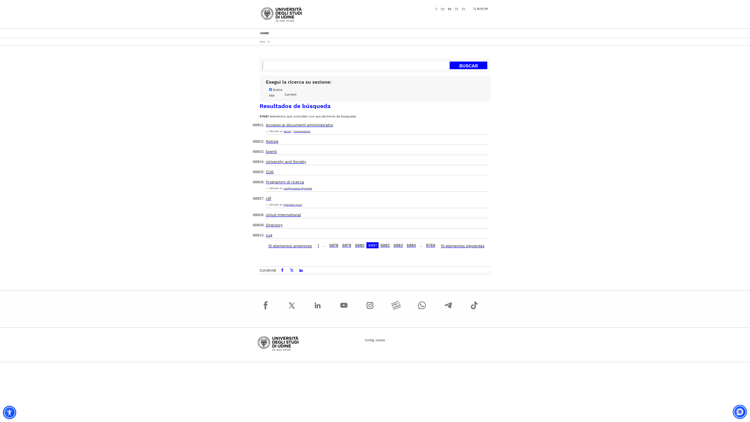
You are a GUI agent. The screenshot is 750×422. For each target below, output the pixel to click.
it (436, 8)
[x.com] (292, 309)
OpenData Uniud (293, 204)
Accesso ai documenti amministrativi (299, 125)
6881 (372, 245)
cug (269, 235)
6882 (385, 245)
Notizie (272, 141)
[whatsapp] (422, 309)
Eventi (271, 151)
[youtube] (344, 309)
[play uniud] (396, 309)
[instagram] (370, 309)
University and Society (286, 161)
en (443, 8)
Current (290, 94)
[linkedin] (318, 309)
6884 (411, 245)
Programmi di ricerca (285, 182)
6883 (398, 245)
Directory (274, 225)
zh (463, 8)
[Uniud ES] (281, 14)
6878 (333, 245)
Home (264, 33)
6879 (346, 245)
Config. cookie (375, 340)
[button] (9, 412)
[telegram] (448, 309)
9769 (430, 245)
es (449, 8)
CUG (270, 172)
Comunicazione (302, 131)
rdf (268, 198)
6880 (359, 245)
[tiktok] (474, 309)
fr (456, 8)
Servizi (287, 131)
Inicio (262, 41)
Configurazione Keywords (298, 188)
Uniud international (283, 215)
